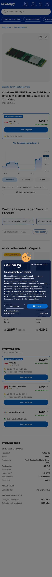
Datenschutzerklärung (11, 311)
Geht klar (37, 306)
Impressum (44, 313)
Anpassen (14, 306)
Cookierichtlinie (9, 313)
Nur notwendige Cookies (39, 264)
